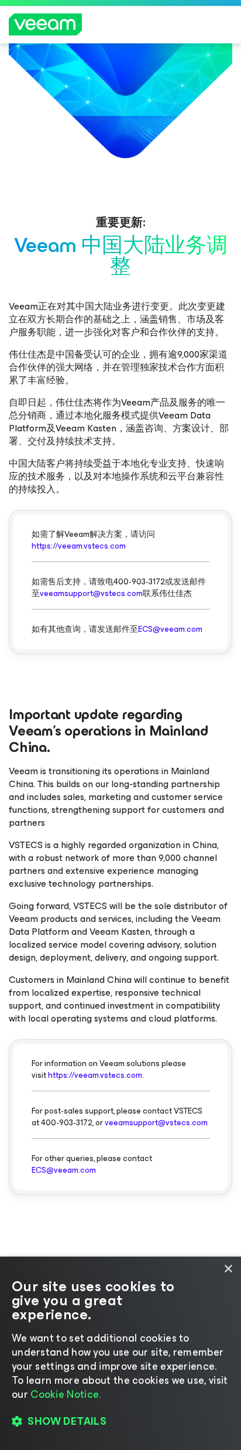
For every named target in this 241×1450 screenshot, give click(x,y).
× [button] (227, 1269)
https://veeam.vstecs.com (79, 546)
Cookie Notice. (65, 1394)
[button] (120, 1421)
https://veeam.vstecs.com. (96, 1075)
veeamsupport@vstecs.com (91, 593)
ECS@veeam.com (170, 629)
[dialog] (120, 1353)
